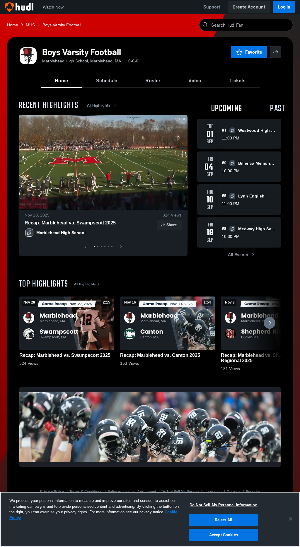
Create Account (249, 7)
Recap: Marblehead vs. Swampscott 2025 (70, 222)
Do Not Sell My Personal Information (224, 505)
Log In (284, 7)
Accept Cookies (223, 535)
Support (211, 7)
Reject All (223, 520)
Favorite (253, 52)
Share (171, 224)
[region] (150, 519)
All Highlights (98, 105)
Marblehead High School (61, 232)
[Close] (290, 518)
